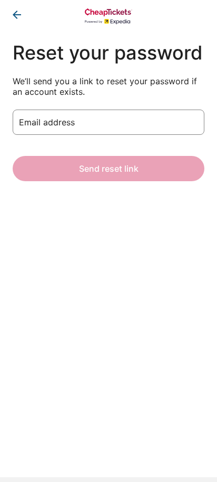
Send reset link (109, 168)
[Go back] (16, 14)
